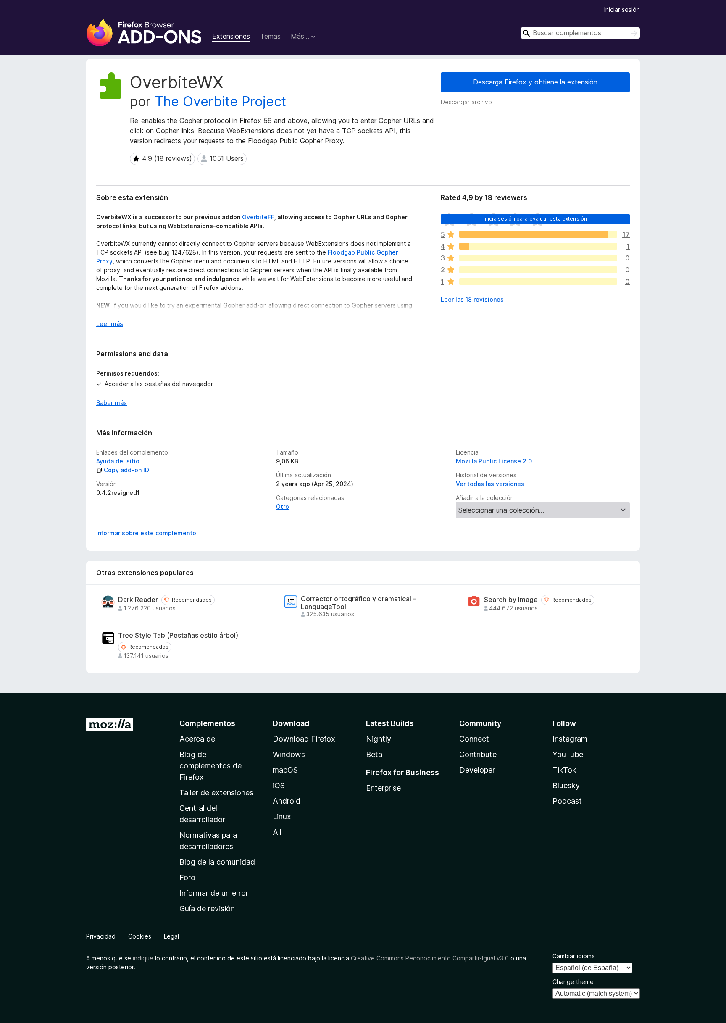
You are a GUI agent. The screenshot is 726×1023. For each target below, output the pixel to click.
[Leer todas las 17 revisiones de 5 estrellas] (538, 234)
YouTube (567, 754)
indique (143, 958)
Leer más (109, 323)
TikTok (564, 769)
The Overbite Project (220, 101)
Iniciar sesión (622, 9)
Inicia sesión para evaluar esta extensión (535, 219)
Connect (474, 738)
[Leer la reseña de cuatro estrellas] (538, 246)
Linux (282, 816)
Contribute (478, 754)
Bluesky (566, 785)
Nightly (378, 738)
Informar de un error (213, 893)
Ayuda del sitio (117, 461)
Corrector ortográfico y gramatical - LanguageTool (358, 603)
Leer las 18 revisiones (472, 299)
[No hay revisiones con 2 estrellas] (538, 269)
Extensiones (231, 36)
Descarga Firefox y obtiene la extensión (535, 82)
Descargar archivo (466, 101)
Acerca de (197, 738)
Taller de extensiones (216, 792)
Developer (477, 769)
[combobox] (580, 33)
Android (286, 801)
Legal (171, 936)
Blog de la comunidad (217, 861)
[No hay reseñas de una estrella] (538, 281)
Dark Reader (138, 600)
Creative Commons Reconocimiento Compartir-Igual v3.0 (430, 958)
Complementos (207, 723)
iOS (279, 785)
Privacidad (101, 936)
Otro (282, 506)
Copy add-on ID (126, 469)
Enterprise (383, 788)
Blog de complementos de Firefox (210, 765)
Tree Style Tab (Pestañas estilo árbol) (178, 635)
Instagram (569, 738)
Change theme (573, 981)
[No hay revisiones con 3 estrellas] (538, 258)
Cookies (139, 936)
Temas (270, 36)
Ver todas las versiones (490, 483)
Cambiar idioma (573, 956)
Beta (374, 754)
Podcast (567, 801)
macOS (285, 769)
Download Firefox (304, 738)
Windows (289, 754)
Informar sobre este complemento (146, 532)
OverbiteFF (258, 217)
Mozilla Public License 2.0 (494, 461)
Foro (187, 877)
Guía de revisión (207, 908)
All (277, 832)
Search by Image (511, 600)
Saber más (111, 402)
